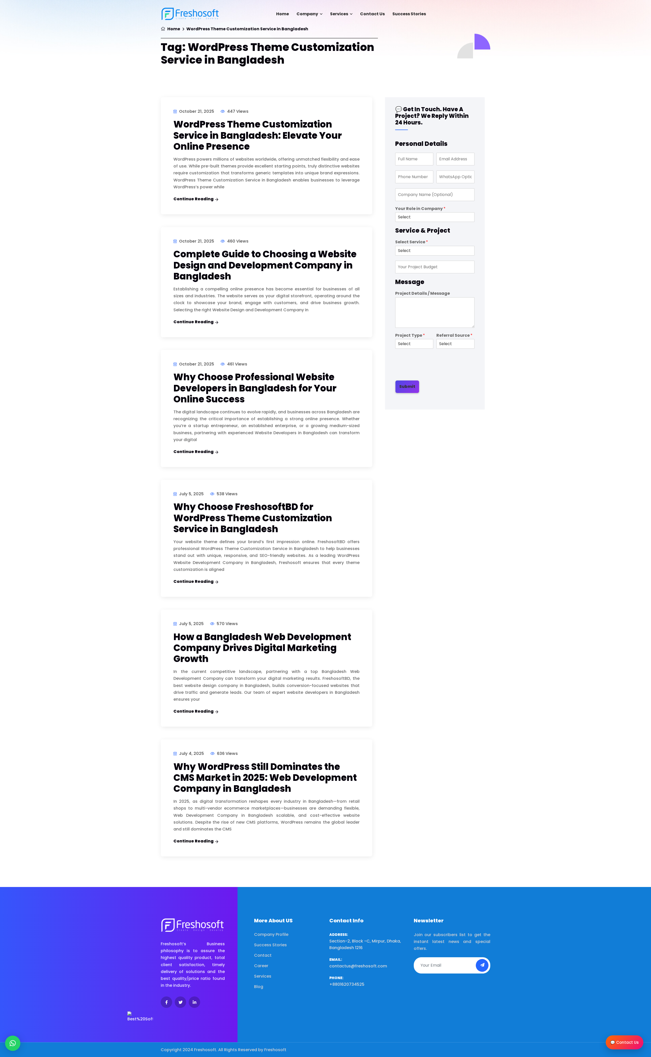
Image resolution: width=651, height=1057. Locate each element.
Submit (407, 386)
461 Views (236, 364)
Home (282, 14)
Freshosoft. (205, 1050)
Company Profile (271, 934)
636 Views (227, 753)
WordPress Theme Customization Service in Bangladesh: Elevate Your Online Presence (257, 135)
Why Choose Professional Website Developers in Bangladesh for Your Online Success (254, 388)
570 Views (227, 624)
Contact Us (372, 14)
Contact (263, 955)
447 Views (237, 111)
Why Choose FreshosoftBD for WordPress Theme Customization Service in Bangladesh (252, 517)
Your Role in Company (420, 209)
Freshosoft (275, 1050)
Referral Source (454, 335)
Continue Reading (193, 199)
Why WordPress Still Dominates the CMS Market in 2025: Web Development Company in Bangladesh (265, 777)
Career (261, 966)
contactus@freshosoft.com (358, 966)
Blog (258, 987)
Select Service (411, 242)
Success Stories (409, 14)
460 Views (237, 241)
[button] (12, 1043)
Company (307, 14)
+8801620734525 (346, 984)
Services (339, 14)
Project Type (410, 335)
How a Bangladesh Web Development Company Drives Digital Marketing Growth (262, 647)
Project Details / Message (422, 293)
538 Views (227, 494)
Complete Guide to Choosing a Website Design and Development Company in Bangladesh (265, 265)
